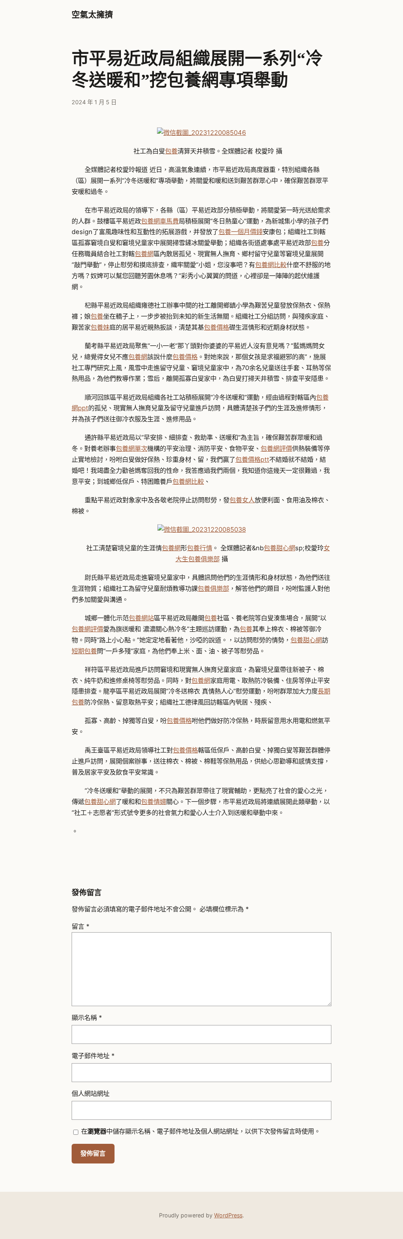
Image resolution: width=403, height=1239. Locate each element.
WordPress (228, 1215)
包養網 (144, 254)
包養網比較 (271, 265)
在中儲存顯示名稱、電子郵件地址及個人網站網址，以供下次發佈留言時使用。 (200, 1131)
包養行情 (199, 548)
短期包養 (84, 651)
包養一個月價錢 (240, 232)
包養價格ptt (252, 459)
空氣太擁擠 (92, 14)
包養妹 (100, 327)
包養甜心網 (279, 548)
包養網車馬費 (160, 221)
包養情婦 (153, 802)
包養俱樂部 (213, 588)
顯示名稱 (87, 1017)
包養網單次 (131, 448)
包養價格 (216, 327)
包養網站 (141, 618)
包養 (171, 151)
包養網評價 (276, 448)
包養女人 (242, 500)
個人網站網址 (90, 1093)
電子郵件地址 (93, 1056)
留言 (80, 926)
